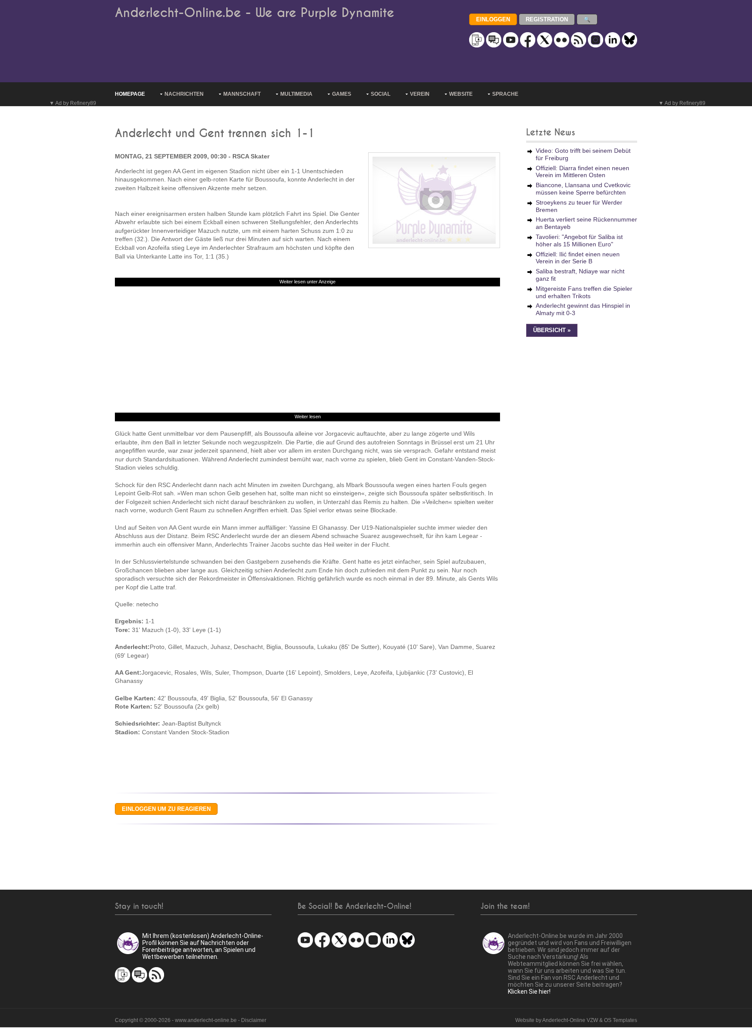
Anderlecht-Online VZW (570, 1020)
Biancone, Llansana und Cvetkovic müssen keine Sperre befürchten (583, 189)
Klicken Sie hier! (529, 991)
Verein (420, 94)
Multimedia (296, 94)
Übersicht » (552, 330)
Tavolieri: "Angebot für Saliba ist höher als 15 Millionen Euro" (579, 240)
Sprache (505, 94)
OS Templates (620, 1020)
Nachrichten (184, 94)
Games (341, 94)
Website (461, 94)
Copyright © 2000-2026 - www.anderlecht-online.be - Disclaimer (190, 1020)
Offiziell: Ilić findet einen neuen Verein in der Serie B (578, 258)
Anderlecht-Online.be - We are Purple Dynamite (254, 13)
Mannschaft (242, 94)
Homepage (130, 94)
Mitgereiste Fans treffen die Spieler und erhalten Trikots (584, 292)
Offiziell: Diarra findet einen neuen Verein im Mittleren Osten (582, 172)
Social (380, 94)
